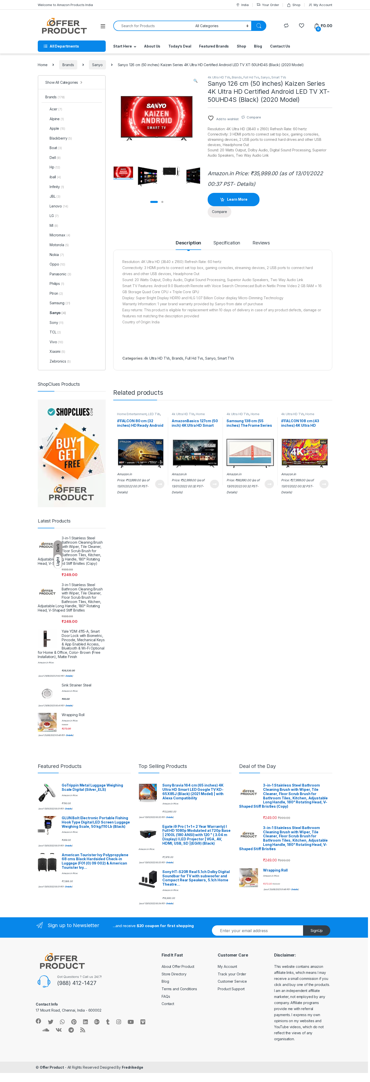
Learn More (237, 199)
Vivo (56, 342)
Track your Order (232, 974)
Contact (168, 1004)
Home (42, 65)
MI (54, 225)
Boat (56, 148)
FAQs (166, 996)
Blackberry (61, 138)
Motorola (59, 245)
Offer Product (52, 1067)
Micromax (60, 235)
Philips (57, 283)
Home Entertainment (131, 414)
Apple (57, 128)
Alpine (57, 119)
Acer (56, 109)
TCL (55, 332)
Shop (296, 5)
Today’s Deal (179, 46)
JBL (55, 196)
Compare (254, 117)
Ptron (56, 293)
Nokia (57, 254)
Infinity (57, 187)
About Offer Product (178, 966)
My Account (323, 5)
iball (55, 177)
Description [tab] (188, 243)
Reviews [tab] (261, 243)
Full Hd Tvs (251, 77)
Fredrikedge (132, 1067)
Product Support (231, 989)
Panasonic (60, 274)
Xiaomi (57, 351)
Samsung (60, 303)
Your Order (270, 5)
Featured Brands (214, 46)
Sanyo (97, 65)
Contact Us (280, 46)
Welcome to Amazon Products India (65, 5)
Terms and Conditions (179, 989)
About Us (152, 46)
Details (245, 184)
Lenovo (59, 206)
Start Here (122, 46)
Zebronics (60, 361)
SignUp (317, 930)
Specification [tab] (226, 243)
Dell (55, 157)
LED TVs (154, 414)
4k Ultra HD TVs (219, 77)
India (245, 5)
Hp (55, 167)
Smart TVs (278, 77)
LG (54, 215)
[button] (195, 81)
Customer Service (232, 981)
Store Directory (174, 974)
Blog (258, 46)
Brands (68, 65)
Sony (56, 322)
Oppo (57, 264)
